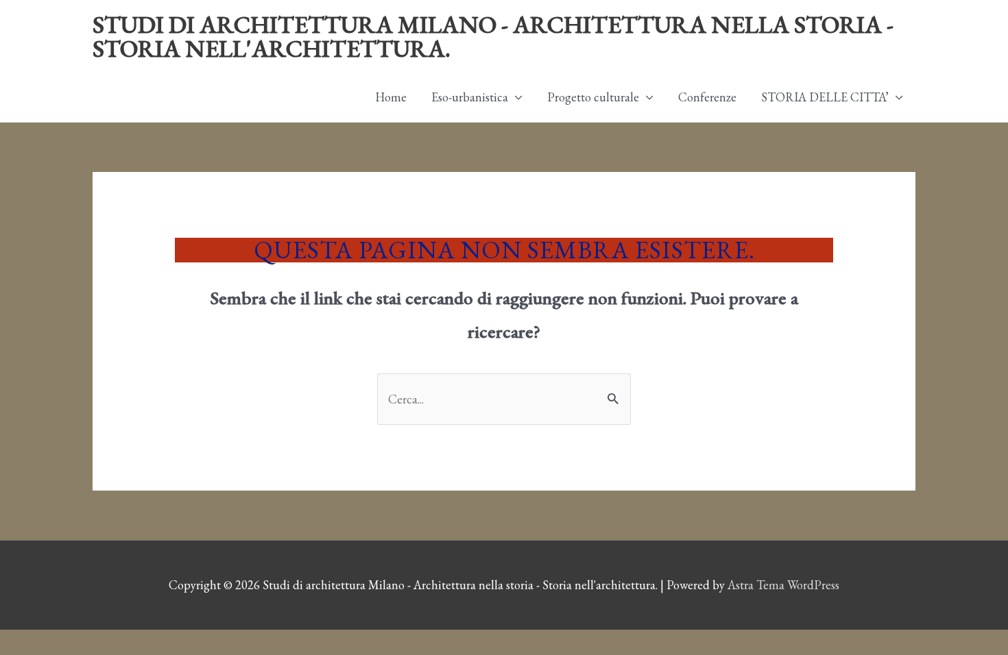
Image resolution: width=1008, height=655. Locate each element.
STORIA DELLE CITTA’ (825, 97)
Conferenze (707, 97)
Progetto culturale (593, 97)
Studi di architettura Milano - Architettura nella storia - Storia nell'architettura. (493, 36)
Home (391, 97)
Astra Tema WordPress (783, 585)
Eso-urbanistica (469, 97)
